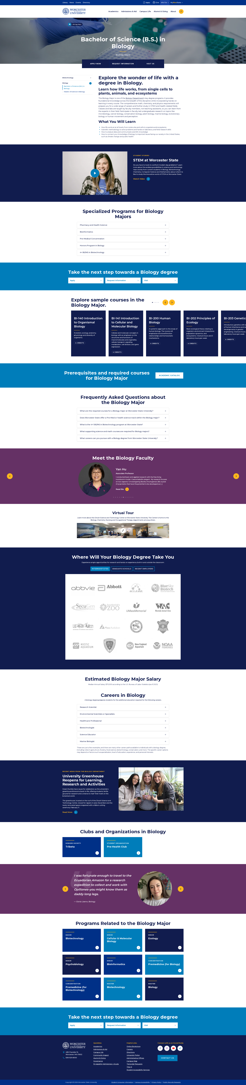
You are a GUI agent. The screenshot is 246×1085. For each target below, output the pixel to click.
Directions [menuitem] (131, 1052)
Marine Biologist (87, 741)
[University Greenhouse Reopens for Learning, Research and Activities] (151, 789)
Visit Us (150, 64)
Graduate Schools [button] (121, 569)
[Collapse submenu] (90, 83)
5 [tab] (158, 302)
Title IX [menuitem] (129, 1067)
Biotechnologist (87, 728)
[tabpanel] (88, 333)
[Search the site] (181, 11)
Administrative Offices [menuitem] (135, 1058)
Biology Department (134, 98)
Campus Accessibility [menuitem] (142, 1082)
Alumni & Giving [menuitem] (161, 11)
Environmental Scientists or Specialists (97, 714)
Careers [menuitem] (130, 1049)
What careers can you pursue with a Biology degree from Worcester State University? (119, 438)
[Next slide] (172, 302)
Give (157, 2)
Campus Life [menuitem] (145, 11)
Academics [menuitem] (113, 11)
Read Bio (123, 489)
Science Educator (88, 735)
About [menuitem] (173, 11)
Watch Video (139, 179)
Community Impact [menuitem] (101, 1055)
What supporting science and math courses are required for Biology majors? (114, 431)
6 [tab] (123, 497)
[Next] (236, 476)
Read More (67, 812)
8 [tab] (127, 497)
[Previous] (10, 476)
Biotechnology (67, 78)
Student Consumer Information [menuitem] (122, 1082)
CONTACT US (167, 1058)
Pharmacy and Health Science (93, 225)
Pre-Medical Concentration (92, 239)
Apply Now (95, 64)
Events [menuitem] (78, 2)
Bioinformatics (86, 232)
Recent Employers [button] (144, 569)
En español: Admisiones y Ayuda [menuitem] (106, 1064)
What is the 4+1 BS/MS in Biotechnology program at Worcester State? (111, 425)
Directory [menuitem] (86, 2)
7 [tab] (125, 497)
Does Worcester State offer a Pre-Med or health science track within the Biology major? (119, 418)
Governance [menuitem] (98, 1061)
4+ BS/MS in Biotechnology (92, 252)
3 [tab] (155, 302)
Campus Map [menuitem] (132, 1061)
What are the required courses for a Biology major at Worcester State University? (116, 411)
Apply (148, 2)
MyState (175, 2)
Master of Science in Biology (74, 92)
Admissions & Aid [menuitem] (129, 11)
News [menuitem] (71, 2)
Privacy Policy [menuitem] (156, 1082)
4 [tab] (119, 497)
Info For (164, 2)
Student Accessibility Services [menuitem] (138, 1070)
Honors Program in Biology (92, 246)
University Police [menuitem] (133, 1055)
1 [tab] (152, 302)
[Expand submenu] (91, 78)
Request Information (123, 64)
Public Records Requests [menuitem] (172, 1082)
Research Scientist (88, 707)
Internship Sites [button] (100, 569)
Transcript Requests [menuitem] (134, 1064)
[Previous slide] (165, 302)
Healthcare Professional (91, 721)
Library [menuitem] (65, 2)
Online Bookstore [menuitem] (133, 1046)
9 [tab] (129, 497)
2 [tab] (115, 497)
